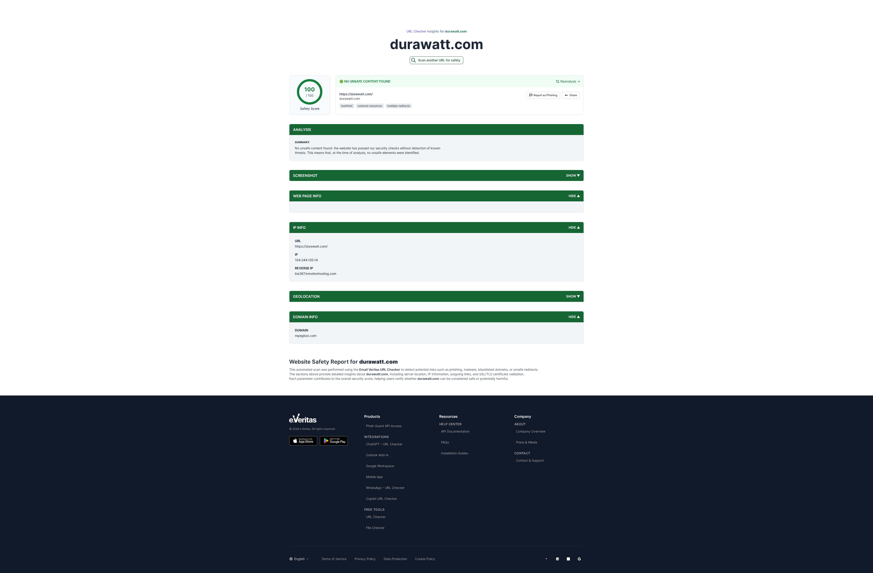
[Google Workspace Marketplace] (579, 558)
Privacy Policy (365, 559)
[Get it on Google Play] (334, 440)
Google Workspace (380, 466)
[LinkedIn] (557, 558)
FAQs (445, 442)
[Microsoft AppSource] (568, 558)
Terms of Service (333, 559)
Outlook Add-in (377, 455)
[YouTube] (546, 558)
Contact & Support (530, 460)
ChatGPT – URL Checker (384, 444)
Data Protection (395, 559)
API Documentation (455, 431)
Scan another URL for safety (439, 60)
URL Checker (376, 517)
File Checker (375, 528)
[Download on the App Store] (303, 440)
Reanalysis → (570, 81)
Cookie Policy (425, 559)
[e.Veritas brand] (318, 418)
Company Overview (530, 431)
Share (573, 95)
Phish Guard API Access (383, 426)
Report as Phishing (545, 95)
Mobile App (374, 477)
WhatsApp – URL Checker (385, 488)
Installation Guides (454, 453)
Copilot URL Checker (381, 498)
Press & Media (526, 442)
